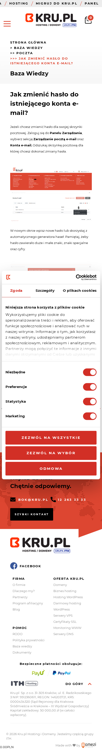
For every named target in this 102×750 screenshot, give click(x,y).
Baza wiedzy (22, 646)
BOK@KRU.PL (33, 499)
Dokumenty (22, 652)
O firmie (19, 585)
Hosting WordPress (68, 597)
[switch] (90, 387)
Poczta (24, 53)
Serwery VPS (63, 615)
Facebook (30, 566)
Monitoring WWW (67, 628)
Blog (16, 609)
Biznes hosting (64, 591)
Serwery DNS (63, 634)
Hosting (18, 3)
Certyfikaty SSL (65, 622)
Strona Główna (28, 42)
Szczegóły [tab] (45, 290)
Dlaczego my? (24, 591)
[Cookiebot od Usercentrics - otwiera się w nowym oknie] (76, 277)
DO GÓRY (75, 684)
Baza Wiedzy (28, 48)
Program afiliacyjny (28, 603)
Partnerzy (20, 597)
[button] (7, 23)
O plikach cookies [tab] (80, 290)
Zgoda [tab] (16, 290)
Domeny (60, 585)
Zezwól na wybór (51, 453)
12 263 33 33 (72, 499)
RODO (18, 634)
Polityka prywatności (29, 640)
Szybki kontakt (32, 514)
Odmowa (51, 468)
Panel (92, 3)
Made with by (68, 745)
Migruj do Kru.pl (56, 3)
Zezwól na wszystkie (51, 437)
